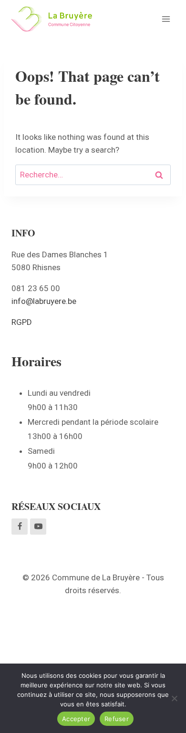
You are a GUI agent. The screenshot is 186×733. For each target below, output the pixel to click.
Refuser (116, 719)
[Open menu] (166, 18)
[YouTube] (38, 526)
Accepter (76, 719)
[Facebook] (19, 526)
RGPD (21, 322)
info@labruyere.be (43, 301)
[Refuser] (174, 698)
